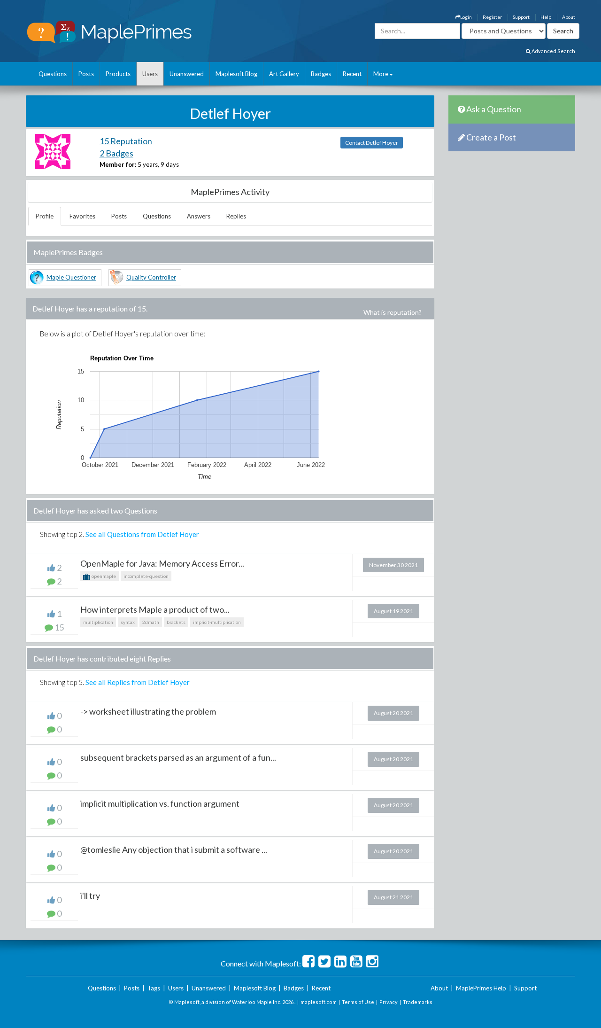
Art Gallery (284, 74)
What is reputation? (392, 312)
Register (492, 17)
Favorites (82, 216)
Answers (198, 216)
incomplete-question (146, 576)
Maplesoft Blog (236, 74)
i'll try (90, 895)
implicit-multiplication (217, 622)
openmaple (103, 576)
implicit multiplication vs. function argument (159, 803)
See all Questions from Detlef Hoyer (142, 534)
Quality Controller (151, 277)
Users (150, 74)
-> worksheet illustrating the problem (148, 711)
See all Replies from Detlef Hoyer (137, 682)
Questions (53, 74)
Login (466, 17)
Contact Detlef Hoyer (371, 142)
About (568, 17)
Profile (45, 216)
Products (118, 74)
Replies (236, 216)
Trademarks (417, 1002)
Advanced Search (553, 51)
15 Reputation (126, 141)
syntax (128, 622)
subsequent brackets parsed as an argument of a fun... (178, 757)
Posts (86, 74)
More (380, 74)
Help (545, 17)
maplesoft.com (318, 1002)
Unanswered (187, 74)
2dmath (150, 622)
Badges (321, 74)
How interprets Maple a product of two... (155, 609)
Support (521, 17)
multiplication (98, 622)
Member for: (118, 164)
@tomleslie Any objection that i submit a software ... (173, 849)
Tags (153, 988)
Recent (352, 74)
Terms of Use (358, 1002)
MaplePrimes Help (481, 988)
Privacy (388, 1002)
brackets (176, 622)
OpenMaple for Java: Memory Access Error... (162, 563)
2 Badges (116, 153)
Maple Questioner (71, 277)
